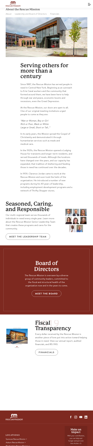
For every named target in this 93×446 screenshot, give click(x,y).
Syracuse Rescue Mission (16, 439)
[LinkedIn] (85, 417)
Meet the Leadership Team (27, 237)
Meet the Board (46, 294)
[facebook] (71, 417)
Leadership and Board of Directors (31, 14)
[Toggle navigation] (89, 3)
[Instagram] (75, 417)
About (8, 14)
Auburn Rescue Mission (15, 443)
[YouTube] (80, 417)
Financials (54, 14)
